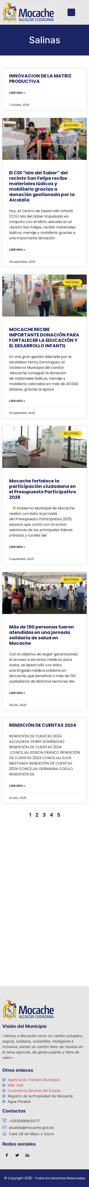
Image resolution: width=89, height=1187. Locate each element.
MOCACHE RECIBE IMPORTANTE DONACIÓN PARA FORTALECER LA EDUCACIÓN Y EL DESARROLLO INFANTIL (44, 337)
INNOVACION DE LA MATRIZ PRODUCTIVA (40, 78)
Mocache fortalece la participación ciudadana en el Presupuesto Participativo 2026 (42, 489)
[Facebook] (6, 1155)
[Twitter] (17, 1155)
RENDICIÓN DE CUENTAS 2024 (42, 725)
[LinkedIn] (27, 1155)
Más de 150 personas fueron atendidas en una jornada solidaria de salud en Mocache (41, 635)
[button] (71, 12)
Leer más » (17, 92)
